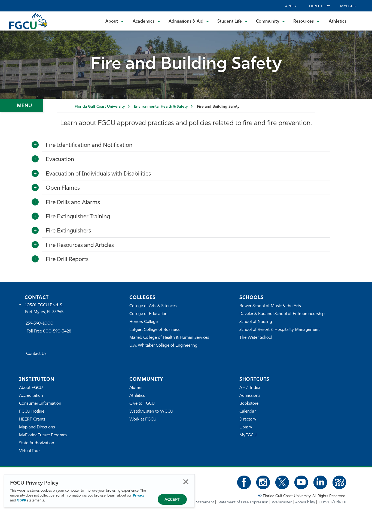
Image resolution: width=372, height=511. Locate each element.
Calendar (247, 412)
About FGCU (31, 388)
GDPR (21, 500)
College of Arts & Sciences (153, 306)
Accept (172, 500)
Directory (319, 6)
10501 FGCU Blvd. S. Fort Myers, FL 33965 (44, 308)
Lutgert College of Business (154, 330)
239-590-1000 (39, 324)
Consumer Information (40, 404)
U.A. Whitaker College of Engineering (163, 346)
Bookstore (248, 404)
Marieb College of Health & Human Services (169, 338)
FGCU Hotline (31, 412)
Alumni (135, 388)
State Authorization (36, 443)
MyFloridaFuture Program (43, 435)
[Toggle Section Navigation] (21, 105)
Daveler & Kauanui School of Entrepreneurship (282, 314)
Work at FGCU (142, 420)
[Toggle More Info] (35, 145)
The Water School (255, 338)
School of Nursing (255, 322)
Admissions (249, 396)
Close (185, 481)
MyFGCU (348, 6)
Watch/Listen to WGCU (151, 412)
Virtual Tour (29, 451)
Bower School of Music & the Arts (270, 306)
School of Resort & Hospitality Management (279, 330)
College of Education (148, 314)
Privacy (139, 495)
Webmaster (282, 502)
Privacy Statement (198, 502)
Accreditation (31, 396)
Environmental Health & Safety (161, 107)
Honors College (143, 322)
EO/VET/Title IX (332, 502)
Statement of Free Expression (243, 502)
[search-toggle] (360, 20)
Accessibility (305, 502)
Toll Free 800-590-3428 (49, 331)
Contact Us (36, 354)
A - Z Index (249, 388)
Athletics (337, 21)
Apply (291, 6)
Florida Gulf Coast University (100, 107)
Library (245, 427)
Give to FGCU (142, 404)
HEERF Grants (32, 420)
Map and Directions (37, 427)
